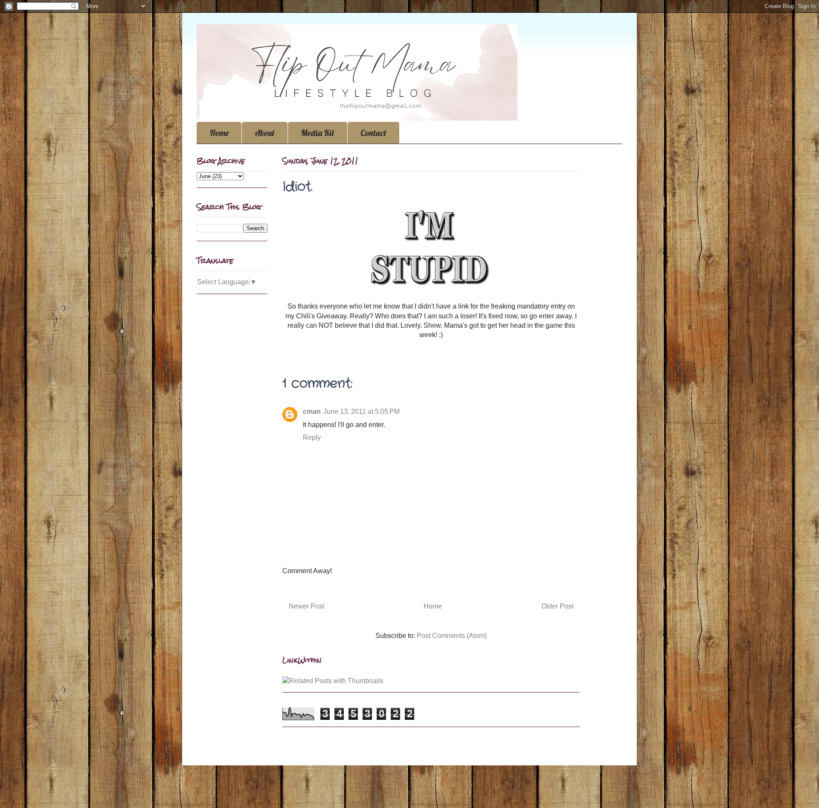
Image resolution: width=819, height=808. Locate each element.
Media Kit (317, 132)
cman (312, 411)
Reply (312, 437)
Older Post (557, 606)
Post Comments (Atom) (452, 635)
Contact (373, 132)
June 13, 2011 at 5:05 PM (361, 411)
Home (219, 132)
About (265, 132)
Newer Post (306, 606)
